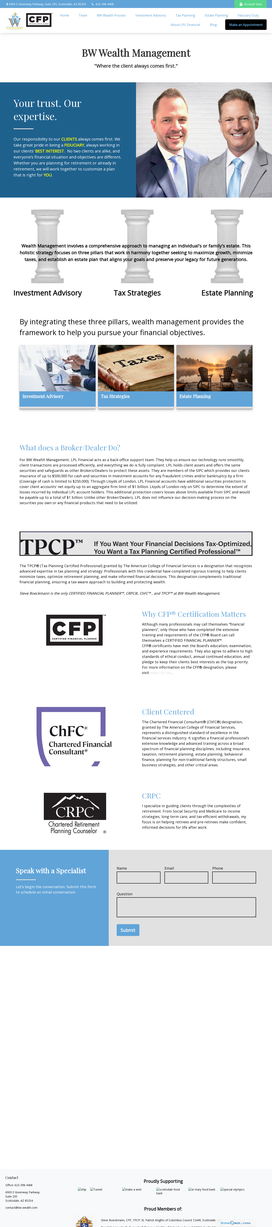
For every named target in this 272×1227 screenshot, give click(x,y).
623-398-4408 (105, 4)
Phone (217, 868)
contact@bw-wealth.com (21, 1207)
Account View (253, 4)
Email (169, 868)
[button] (64, 15)
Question (124, 893)
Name (122, 868)
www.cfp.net (160, 672)
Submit (128, 930)
